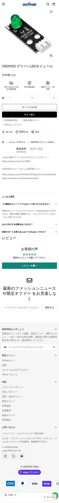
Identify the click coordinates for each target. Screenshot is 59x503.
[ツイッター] (13, 456)
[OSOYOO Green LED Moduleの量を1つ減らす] (10, 98)
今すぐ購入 (29, 114)
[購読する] (54, 347)
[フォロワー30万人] (5, 456)
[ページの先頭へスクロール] (54, 488)
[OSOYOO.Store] (29, 4)
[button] (54, 4)
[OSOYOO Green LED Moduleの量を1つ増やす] (53, 98)
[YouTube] (22, 456)
